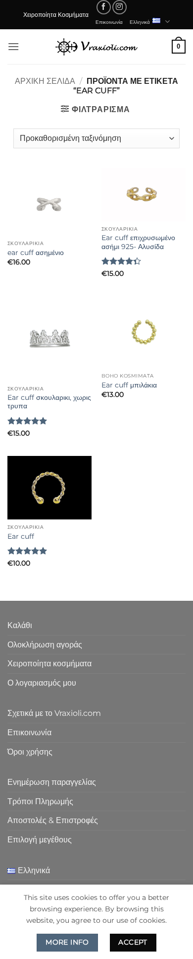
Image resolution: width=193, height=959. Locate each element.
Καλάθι (19, 625)
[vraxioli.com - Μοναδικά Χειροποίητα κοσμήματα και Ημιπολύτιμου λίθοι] (96, 46)
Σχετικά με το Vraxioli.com (54, 713)
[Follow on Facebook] (103, 7)
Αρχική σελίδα (45, 81)
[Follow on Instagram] (119, 7)
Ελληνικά (140, 22)
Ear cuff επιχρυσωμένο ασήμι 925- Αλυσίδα (138, 242)
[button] (13, 46)
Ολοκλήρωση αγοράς (44, 644)
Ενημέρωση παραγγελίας (51, 782)
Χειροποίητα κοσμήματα (49, 663)
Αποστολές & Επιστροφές (52, 820)
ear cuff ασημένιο (35, 252)
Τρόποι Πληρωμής (40, 801)
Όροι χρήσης (29, 752)
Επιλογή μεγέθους (39, 839)
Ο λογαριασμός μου (41, 683)
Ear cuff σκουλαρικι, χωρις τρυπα (49, 401)
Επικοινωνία (109, 22)
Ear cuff (20, 536)
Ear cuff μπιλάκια (129, 385)
